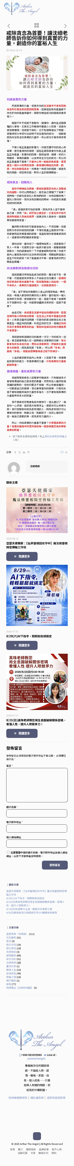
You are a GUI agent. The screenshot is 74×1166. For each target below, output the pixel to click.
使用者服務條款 (18, 1098)
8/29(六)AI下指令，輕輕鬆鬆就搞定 (29, 636)
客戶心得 (57, 1149)
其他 (8, 941)
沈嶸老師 (35, 466)
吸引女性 (11, 944)
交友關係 (11, 937)
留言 (9, 765)
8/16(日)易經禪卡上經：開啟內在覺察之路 (29, 909)
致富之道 (11, 977)
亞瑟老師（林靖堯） (17, 934)
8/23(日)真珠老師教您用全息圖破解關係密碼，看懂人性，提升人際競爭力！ (36, 722)
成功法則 (11, 959)
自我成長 (11, 973)
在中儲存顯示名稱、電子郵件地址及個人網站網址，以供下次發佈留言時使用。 (36, 854)
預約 (53, 1153)
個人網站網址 (13, 837)
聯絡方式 (43, 1153)
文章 (33, 1153)
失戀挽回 (11, 952)
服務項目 (31, 1149)
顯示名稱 (12, 807)
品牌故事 (44, 1149)
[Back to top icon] (37, 1136)
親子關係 (11, 980)
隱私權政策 (37, 1098)
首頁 (12, 1149)
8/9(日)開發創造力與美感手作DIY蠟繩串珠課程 (31, 912)
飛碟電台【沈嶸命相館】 (19, 987)
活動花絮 (23, 1153)
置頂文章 (11, 966)
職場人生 (11, 970)
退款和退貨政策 (56, 1098)
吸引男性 (11, 948)
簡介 (20, 1149)
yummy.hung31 (36, 1058)
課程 (8, 984)
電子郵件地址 (14, 822)
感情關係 (11, 955)
